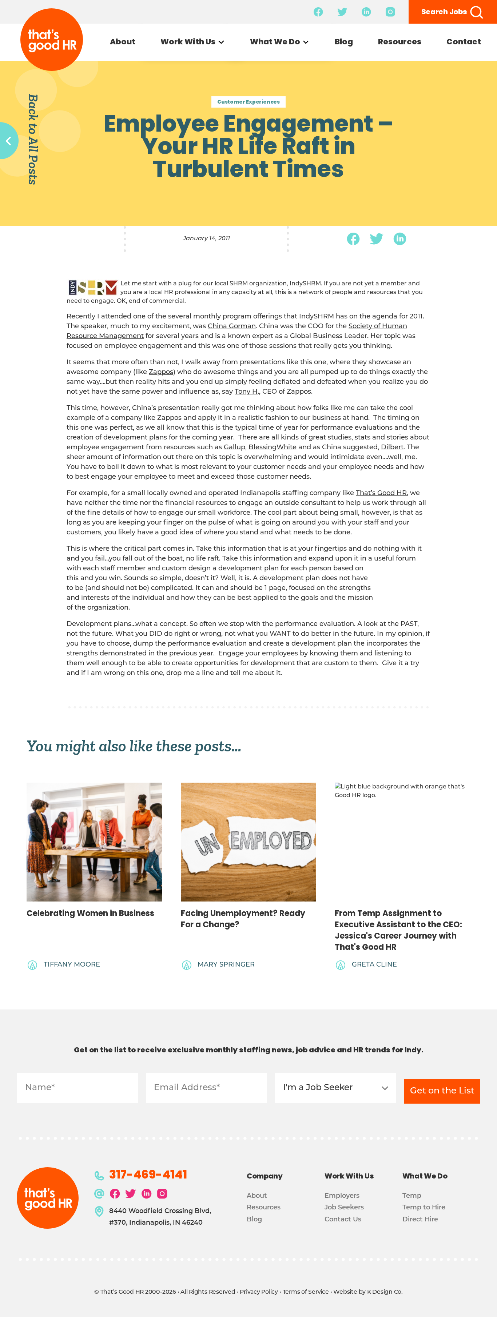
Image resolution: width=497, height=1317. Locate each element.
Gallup (234, 448)
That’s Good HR (381, 493)
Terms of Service (306, 1292)
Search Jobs (444, 12)
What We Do (275, 43)
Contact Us (343, 1220)
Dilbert (392, 448)
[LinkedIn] (400, 239)
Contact (463, 43)
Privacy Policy (259, 1292)
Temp (411, 1196)
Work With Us (187, 43)
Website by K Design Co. (368, 1292)
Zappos (161, 372)
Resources (399, 43)
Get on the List (442, 1091)
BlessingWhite (273, 448)
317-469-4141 (148, 1176)
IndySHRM (305, 284)
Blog (344, 43)
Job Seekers (344, 1208)
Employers (342, 1196)
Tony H (246, 392)
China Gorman (232, 327)
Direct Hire (420, 1220)
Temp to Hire (423, 1208)
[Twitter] (376, 239)
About (122, 43)
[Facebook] (353, 239)
